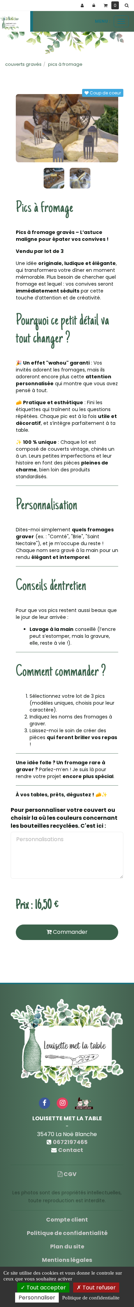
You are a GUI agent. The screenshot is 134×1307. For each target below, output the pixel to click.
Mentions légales (67, 1260)
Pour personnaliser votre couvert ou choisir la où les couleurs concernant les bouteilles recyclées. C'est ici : (64, 818)
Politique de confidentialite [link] (91, 1297)
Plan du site (67, 1246)
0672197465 (70, 1142)
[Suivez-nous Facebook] (44, 1103)
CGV (70, 1174)
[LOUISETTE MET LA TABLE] (9, 23)
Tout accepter (45, 1287)
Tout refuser (98, 1287)
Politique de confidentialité (67, 1233)
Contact (70, 1150)
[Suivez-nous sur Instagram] (62, 1103)
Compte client (67, 1220)
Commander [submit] (70, 932)
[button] (128, 5)
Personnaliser (37, 1297)
